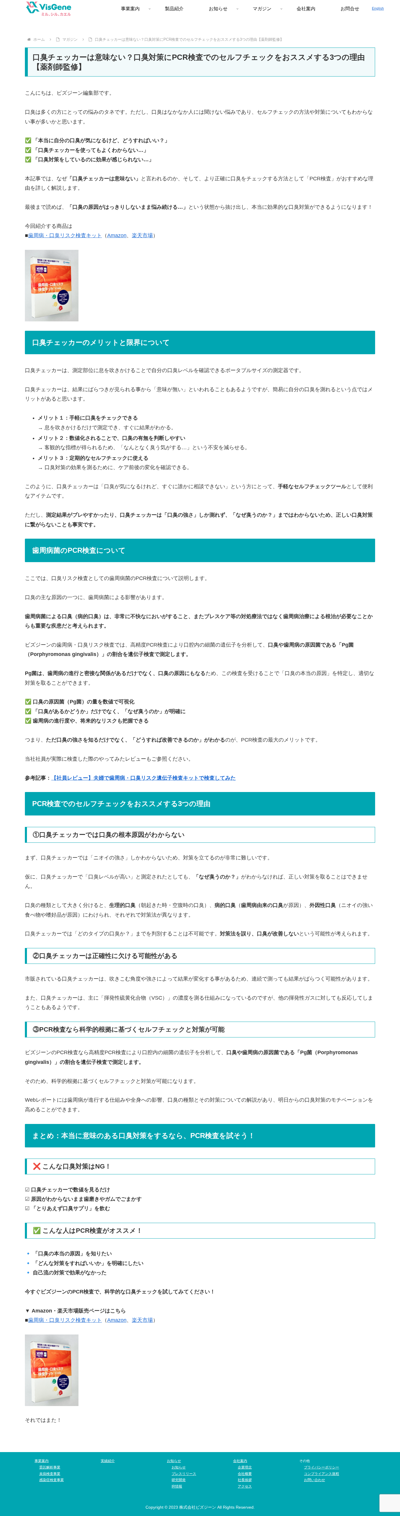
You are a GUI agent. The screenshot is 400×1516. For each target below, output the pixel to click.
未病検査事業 (49, 1474)
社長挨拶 (245, 1480)
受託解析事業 (49, 1467)
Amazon (117, 235)
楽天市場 (142, 235)
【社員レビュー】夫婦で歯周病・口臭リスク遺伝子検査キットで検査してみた (143, 778)
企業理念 (245, 1467)
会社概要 (245, 1474)
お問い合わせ (314, 1480)
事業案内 (42, 1461)
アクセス (245, 1486)
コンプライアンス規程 (321, 1474)
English (378, 8)
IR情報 (177, 1486)
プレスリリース (184, 1474)
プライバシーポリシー (321, 1467)
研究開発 (179, 1480)
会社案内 (240, 1461)
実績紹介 (108, 1461)
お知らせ (174, 1461)
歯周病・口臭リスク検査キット (65, 235)
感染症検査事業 (51, 1480)
